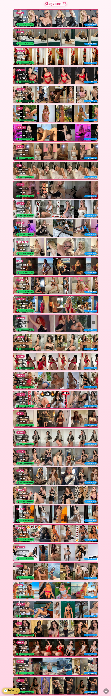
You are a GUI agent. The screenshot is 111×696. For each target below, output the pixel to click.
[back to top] (106, 691)
